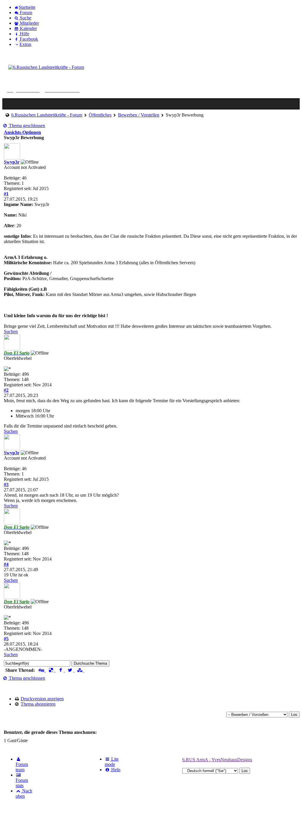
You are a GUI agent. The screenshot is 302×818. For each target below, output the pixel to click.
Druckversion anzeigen (42, 698)
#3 (6, 484)
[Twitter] (71, 670)
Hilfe (24, 33)
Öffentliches (100, 114)
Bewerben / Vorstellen (138, 114)
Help (115, 769)
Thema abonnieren (38, 703)
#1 (6, 193)
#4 (6, 564)
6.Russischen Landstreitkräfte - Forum (46, 114)
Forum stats (22, 783)
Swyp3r (11, 161)
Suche (25, 17)
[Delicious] (51, 670)
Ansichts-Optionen (22, 132)
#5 (6, 638)
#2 (6, 390)
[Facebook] (61, 670)
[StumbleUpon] (80, 670)
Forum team (22, 767)
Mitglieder (29, 23)
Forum (25, 12)
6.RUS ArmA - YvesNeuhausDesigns (217, 759)
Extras (25, 44)
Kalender (28, 28)
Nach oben (24, 793)
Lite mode (112, 762)
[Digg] (42, 670)
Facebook (28, 38)
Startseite (27, 7)
